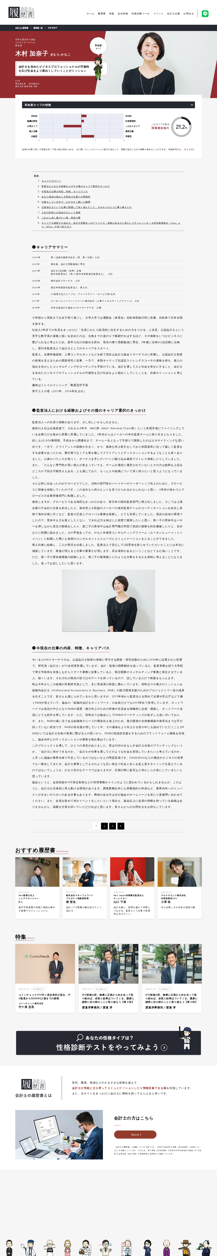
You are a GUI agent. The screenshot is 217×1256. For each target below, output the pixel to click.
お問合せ (188, 13)
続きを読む (189, 149)
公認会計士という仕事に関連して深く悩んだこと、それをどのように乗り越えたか (87, 207)
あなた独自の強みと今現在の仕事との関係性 (66, 196)
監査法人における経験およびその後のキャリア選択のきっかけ (76, 186)
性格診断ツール (141, 13)
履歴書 (102, 13)
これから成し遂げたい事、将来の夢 (61, 217)
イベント (158, 13)
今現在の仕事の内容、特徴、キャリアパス (65, 191)
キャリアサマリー (51, 180)
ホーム (90, 13)
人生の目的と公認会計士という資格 (61, 212)
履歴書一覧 (38, 27)
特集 (111, 13)
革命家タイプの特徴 (38, 105)
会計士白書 (173, 13)
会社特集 (123, 13)
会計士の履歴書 (21, 12)
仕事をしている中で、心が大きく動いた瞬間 (66, 201)
